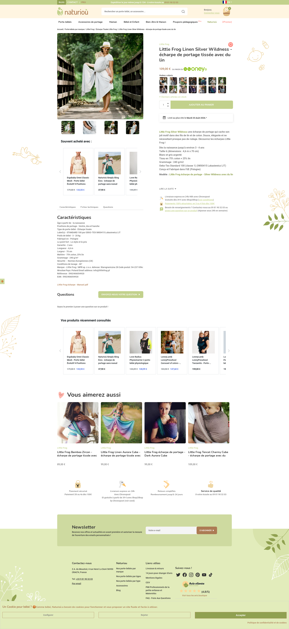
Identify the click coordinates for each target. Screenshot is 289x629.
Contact (72, 2)
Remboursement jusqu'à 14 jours (167, 494)
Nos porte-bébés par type (128, 581)
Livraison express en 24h (122, 491)
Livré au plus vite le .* (187, 118)
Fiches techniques (89, 207)
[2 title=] (186, 591)
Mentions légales (154, 578)
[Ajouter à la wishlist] (230, 44)
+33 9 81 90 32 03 (84, 579)
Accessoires (122, 585)
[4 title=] (194, 591)
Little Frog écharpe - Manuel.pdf (72, 284)
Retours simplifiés (167, 491)
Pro (83, 2)
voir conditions (206, 200)
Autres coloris (166, 75)
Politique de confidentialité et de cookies (267, 622)
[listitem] (78, 171)
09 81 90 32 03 (171, 2)
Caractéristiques (68, 207)
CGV (148, 582)
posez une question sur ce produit (181, 210)
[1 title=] (181, 591)
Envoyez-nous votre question (119, 294)
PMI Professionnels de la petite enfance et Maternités (157, 590)
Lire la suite (166, 188)
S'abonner (205, 530)
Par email (76, 583)
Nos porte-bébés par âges (128, 576)
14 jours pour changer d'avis (159, 573)
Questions (108, 207)
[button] (60, 171)
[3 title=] (190, 591)
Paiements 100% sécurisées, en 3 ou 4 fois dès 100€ (189, 203)
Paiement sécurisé (78, 491)
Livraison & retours (155, 568)
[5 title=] (199, 591)
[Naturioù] (72, 11)
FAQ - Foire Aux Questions (158, 598)
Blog (61, 2)
